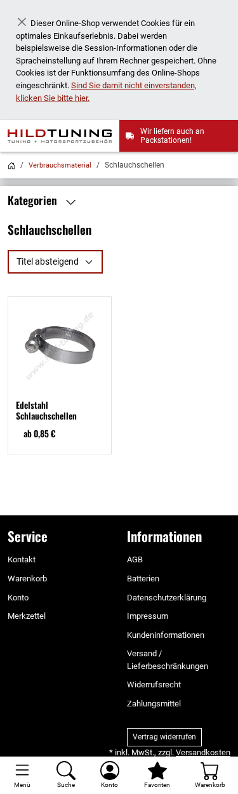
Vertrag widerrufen (164, 736)
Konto (18, 597)
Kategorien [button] (34, 201)
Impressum (147, 616)
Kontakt (22, 559)
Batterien (143, 578)
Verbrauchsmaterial (60, 165)
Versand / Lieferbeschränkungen (167, 660)
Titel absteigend (48, 261)
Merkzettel (27, 616)
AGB (135, 559)
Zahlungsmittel (154, 703)
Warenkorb (27, 578)
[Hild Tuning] (63, 135)
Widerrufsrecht (154, 684)
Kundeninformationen (165, 635)
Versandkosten (203, 752)
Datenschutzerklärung (166, 597)
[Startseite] (11, 165)
